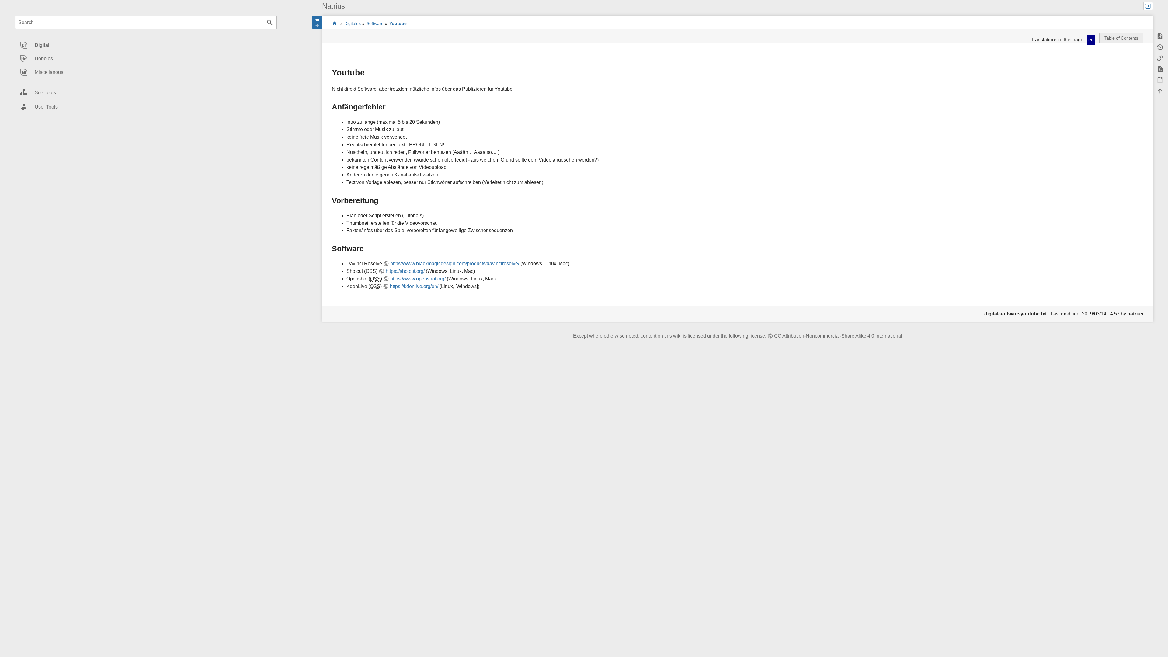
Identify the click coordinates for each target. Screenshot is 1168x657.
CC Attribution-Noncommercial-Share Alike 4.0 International (838, 336)
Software (375, 23)
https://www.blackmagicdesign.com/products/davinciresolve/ (454, 263)
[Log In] (1148, 6)
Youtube (398, 23)
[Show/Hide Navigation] (317, 22)
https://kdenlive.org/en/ (414, 286)
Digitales (352, 23)
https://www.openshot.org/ (417, 278)
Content (334, 23)
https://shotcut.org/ (405, 271)
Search (270, 22)
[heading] (145, 45)
